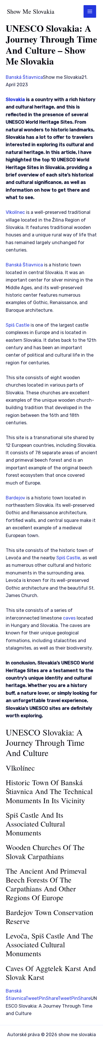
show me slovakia (30, 11)
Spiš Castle (17, 325)
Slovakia (16, 99)
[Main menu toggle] (90, 11)
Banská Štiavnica (24, 77)
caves (70, 618)
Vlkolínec (16, 212)
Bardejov (16, 498)
